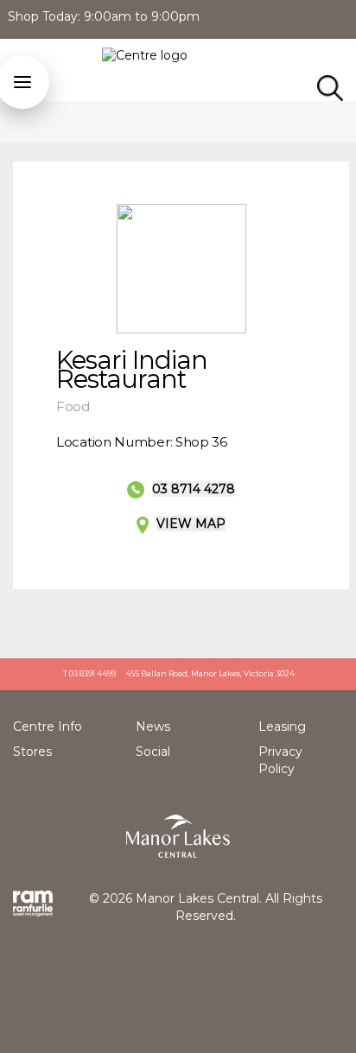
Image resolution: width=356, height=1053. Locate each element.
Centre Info (47, 726)
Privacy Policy (280, 760)
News (153, 726)
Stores (32, 751)
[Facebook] (348, 17)
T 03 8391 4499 (89, 673)
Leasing (282, 726)
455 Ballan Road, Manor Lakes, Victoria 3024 (210, 673)
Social (153, 751)
